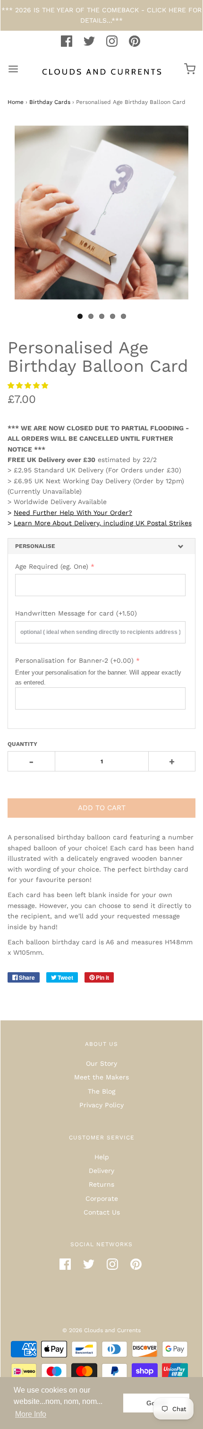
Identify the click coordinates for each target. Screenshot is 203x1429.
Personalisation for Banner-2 (74, 660)
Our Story (101, 1063)
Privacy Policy (101, 1105)
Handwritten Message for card (76, 613)
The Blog (101, 1091)
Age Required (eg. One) (51, 566)
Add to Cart (102, 808)
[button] (29, 385)
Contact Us (102, 1212)
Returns (101, 1184)
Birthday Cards (49, 102)
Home (16, 102)
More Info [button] (30, 1414)
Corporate (101, 1198)
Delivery (101, 1170)
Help (101, 1157)
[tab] (101, 546)
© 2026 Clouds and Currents (101, 1330)
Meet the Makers (101, 1077)
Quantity (22, 744)
